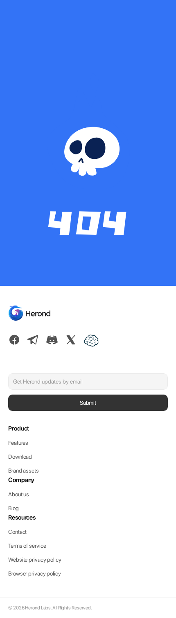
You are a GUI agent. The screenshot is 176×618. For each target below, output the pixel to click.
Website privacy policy (34, 559)
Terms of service (27, 545)
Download (20, 456)
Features (18, 443)
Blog (13, 508)
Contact (17, 532)
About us (18, 494)
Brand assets (23, 470)
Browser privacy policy (34, 573)
